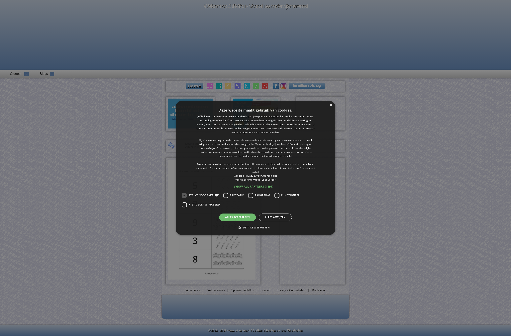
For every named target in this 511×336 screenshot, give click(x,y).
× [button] (330, 105)
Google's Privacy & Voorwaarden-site (255, 176)
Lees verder (268, 179)
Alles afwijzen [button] (275, 217)
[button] (255, 186)
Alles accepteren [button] (237, 217)
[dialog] (255, 168)
